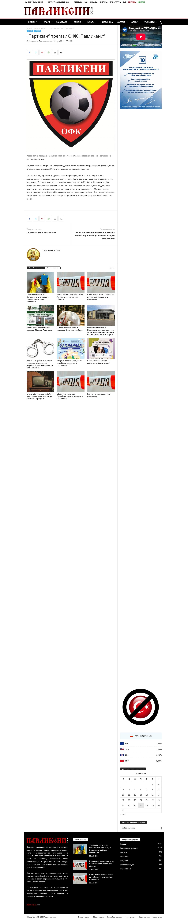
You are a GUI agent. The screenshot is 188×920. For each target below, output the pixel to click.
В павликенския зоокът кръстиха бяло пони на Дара (70, 328)
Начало (29, 28)
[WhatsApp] (48, 52)
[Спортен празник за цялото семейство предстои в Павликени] (71, 348)
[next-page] (113, 268)
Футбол (43, 28)
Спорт (46, 22)
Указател (150, 22)
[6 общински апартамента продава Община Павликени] (40, 315)
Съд (124, 2)
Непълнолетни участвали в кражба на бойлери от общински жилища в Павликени (95, 235)
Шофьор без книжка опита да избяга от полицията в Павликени (100, 296)
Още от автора (52, 268)
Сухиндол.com (130, 917)
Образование (125, 869)
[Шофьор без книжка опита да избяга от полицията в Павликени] (101, 282)
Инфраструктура (127, 865)
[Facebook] (29, 52)
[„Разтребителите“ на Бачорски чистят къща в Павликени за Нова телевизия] (40, 282)
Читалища (107, 22)
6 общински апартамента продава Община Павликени (40, 328)
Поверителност (84, 917)
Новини (32, 22)
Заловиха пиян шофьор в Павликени (98, 395)
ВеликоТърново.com (114, 917)
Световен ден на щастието (41, 232)
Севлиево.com (144, 917)
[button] (161, 23)
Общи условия (98, 917)
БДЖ (86, 2)
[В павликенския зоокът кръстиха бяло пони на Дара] (71, 315)
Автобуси (78, 2)
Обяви (134, 22)
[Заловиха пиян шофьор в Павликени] (101, 381)
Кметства (103, 2)
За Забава (61, 22)
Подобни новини (35, 268)
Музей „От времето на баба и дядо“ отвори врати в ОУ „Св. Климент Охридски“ (40, 396)
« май (122, 815)
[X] (36, 52)
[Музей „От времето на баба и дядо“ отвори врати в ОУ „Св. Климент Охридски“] (40, 381)
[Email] (55, 52)
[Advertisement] (132, 11)
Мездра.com (157, 917)
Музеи (90, 22)
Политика (124, 856)
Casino (77, 22)
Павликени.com (45, 41)
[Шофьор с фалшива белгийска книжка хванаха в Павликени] (71, 381)
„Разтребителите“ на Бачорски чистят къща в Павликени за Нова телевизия (38, 298)
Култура (123, 852)
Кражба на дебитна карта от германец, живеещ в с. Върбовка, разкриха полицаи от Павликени (40, 364)
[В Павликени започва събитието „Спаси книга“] (101, 348)
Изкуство (124, 861)
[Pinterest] (42, 52)
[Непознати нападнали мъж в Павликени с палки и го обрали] (71, 282)
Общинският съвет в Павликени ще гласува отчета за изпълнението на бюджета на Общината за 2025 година (101, 331)
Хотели (121, 22)
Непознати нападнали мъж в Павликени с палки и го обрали (70, 296)
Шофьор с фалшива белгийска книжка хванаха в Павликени (70, 396)
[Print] (61, 52)
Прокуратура (115, 2)
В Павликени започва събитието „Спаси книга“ (98, 362)
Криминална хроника (128, 848)
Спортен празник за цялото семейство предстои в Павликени (69, 363)
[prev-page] (110, 268)
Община (93, 2)
